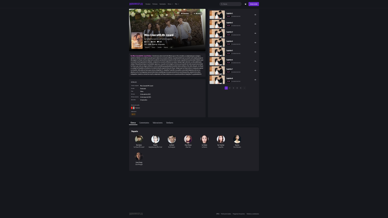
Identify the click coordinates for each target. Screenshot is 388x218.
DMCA (217, 214)
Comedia (159, 47)
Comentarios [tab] (144, 123)
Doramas (148, 4)
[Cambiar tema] (245, 4)
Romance (147, 47)
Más (176, 4)
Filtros (169, 4)
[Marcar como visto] (255, 15)
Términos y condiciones (252, 214)
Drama (153, 47)
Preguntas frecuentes (239, 214)
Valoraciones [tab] (158, 123)
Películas (155, 4)
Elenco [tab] (133, 123)
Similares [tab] (169, 123)
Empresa (166, 47)
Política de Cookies (226, 214)
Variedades (163, 4)
